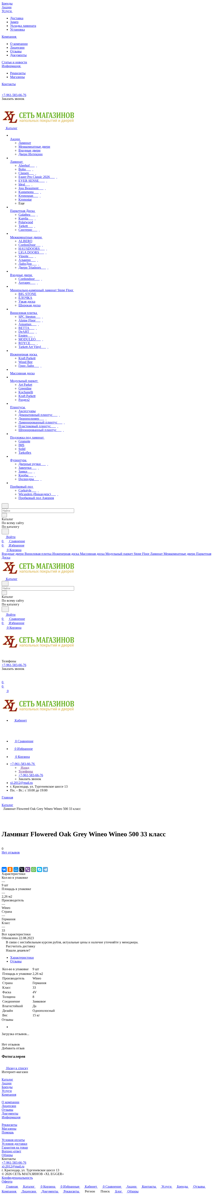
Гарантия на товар (15, 1147)
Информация (11, 1117)
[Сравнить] (4, 861)
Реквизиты (18, 73)
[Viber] (27, 869)
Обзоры (7, 1155)
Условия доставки (14, 1143)
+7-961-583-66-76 (14, 95)
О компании (19, 44)
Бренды (7, 1087)
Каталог (7, 1079)
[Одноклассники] (10, 869)
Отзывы (16, 51)
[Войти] (3, 678)
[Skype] (39, 869)
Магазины (17, 77)
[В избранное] (3, 856)
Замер (14, 22)
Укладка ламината (23, 25)
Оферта (7, 1181)
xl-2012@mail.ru (21, 782)
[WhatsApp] (33, 869)
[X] (21, 869)
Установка (17, 29)
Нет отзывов (11, 852)
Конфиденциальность (17, 1177)
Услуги (7, 1091)
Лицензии (17, 47)
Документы (18, 55)
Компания (9, 1094)
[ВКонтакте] (4, 869)
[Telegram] (45, 869)
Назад (24, 767)
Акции (7, 1083)
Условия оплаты (13, 1140)
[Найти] (5, 531)
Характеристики (22, 957)
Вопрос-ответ (11, 1151)
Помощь (8, 1132)
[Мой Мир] (15, 869)
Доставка (16, 18)
